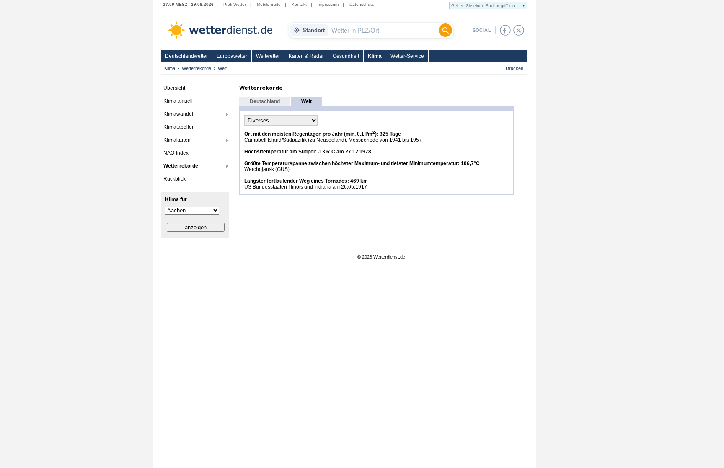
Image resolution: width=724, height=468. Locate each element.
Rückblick (174, 179)
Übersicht (174, 88)
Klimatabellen (179, 127)
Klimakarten (177, 140)
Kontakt (299, 4)
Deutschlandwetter (186, 56)
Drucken (514, 68)
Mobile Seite (269, 4)
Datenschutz (361, 4)
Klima (375, 56)
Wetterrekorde (196, 68)
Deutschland (265, 101)
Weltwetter (268, 56)
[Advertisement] (195, 301)
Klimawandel (178, 114)
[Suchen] (445, 30)
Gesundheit (346, 56)
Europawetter (232, 56)
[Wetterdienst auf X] (518, 30)
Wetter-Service (407, 56)
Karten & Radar (306, 56)
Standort (314, 30)
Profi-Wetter (234, 4)
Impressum (328, 4)
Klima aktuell (178, 101)
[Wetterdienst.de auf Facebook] (505, 30)
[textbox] (383, 30)
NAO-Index (176, 153)
